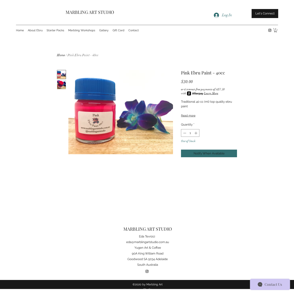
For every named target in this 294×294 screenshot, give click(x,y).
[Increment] (196, 133)
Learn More (211, 93)
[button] (275, 30)
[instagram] (270, 30)
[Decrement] (184, 133)
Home (61, 55)
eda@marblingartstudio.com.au (147, 242)
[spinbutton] (190, 133)
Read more (188, 115)
